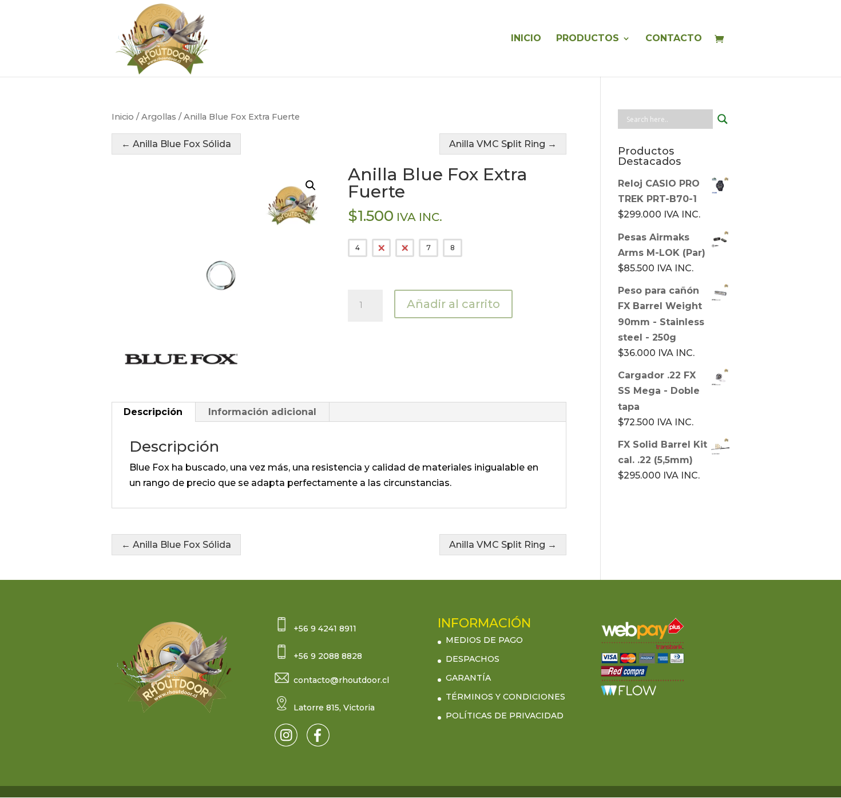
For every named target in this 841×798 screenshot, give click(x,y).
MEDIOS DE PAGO (484, 640)
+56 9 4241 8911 (324, 628)
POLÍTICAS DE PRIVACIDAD (505, 715)
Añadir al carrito (453, 304)
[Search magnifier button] (722, 119)
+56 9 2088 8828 (327, 656)
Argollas (158, 117)
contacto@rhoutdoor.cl (341, 680)
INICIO (526, 39)
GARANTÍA (468, 678)
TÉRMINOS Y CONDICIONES (505, 697)
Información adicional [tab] (262, 411)
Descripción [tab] (153, 411)
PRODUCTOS (587, 39)
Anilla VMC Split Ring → (503, 144)
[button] (310, 185)
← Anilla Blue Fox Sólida (176, 144)
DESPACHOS (472, 659)
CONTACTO (673, 39)
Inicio (123, 117)
